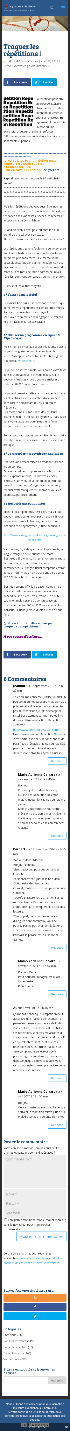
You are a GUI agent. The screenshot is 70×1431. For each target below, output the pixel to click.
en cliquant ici (26, 361)
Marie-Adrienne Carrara (23, 61)
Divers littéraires (14, 1353)
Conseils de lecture (15, 1347)
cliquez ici (51, 170)
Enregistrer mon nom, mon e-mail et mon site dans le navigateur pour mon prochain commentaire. (35, 1224)
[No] (65, 1415)
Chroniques (11, 1335)
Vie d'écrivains (12, 1359)
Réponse (57, 761)
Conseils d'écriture (15, 66)
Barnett (19, 849)
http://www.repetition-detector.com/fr (37, 730)
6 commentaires (39, 66)
